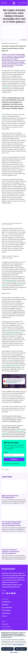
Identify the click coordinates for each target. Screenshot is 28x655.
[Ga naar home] (14, 2)
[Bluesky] (10, 593)
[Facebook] (15, 593)
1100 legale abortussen (10, 280)
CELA (5, 116)
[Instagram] (3, 593)
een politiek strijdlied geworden (12, 365)
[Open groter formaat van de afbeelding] (14, 214)
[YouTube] (12, 593)
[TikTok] (5, 593)
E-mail (5, 452)
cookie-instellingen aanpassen (13, 382)
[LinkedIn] (7, 593)
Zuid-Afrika (6, 87)
